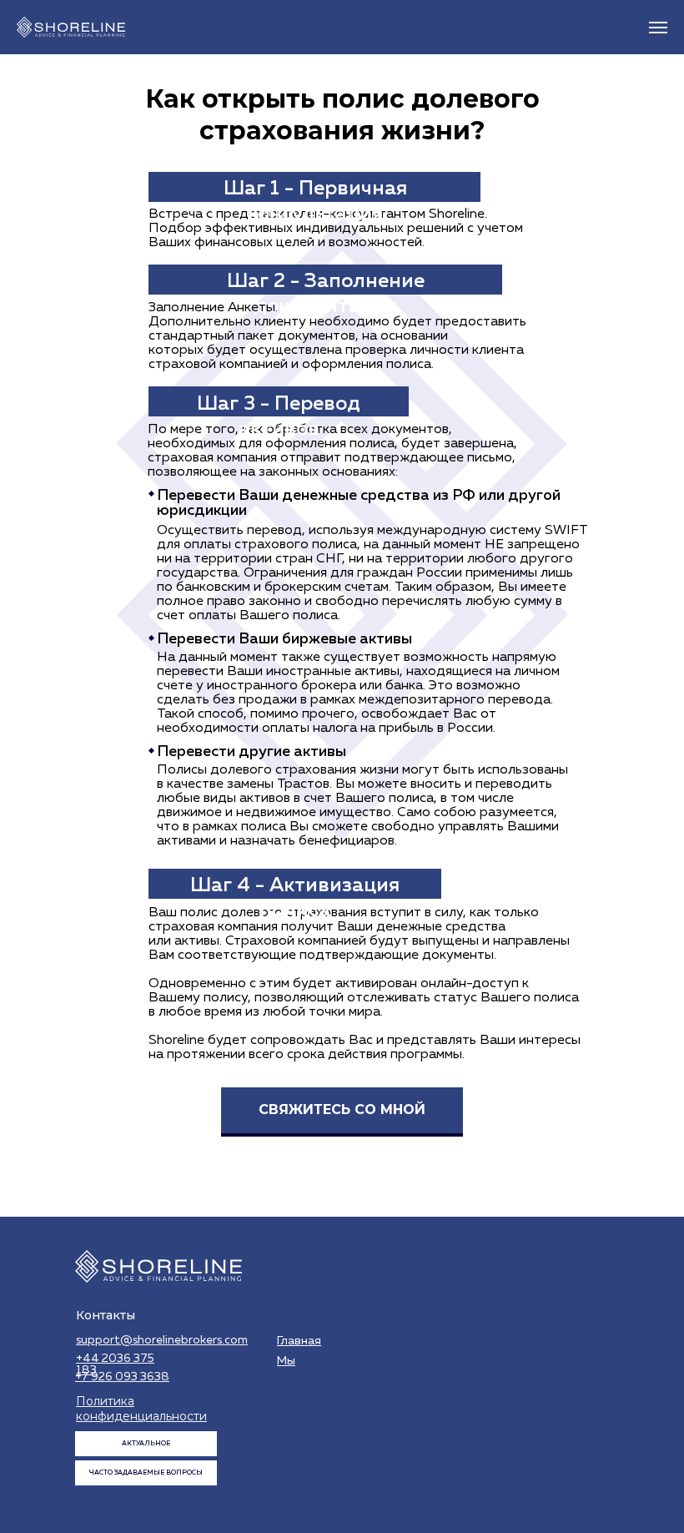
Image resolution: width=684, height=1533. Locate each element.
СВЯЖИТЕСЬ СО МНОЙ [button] (342, 1109)
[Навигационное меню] (658, 27)
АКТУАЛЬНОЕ (146, 1443)
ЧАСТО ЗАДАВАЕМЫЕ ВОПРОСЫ (146, 1473)
